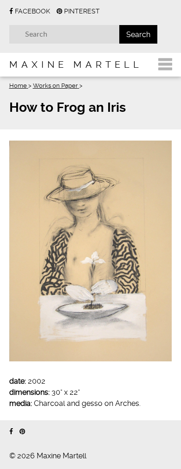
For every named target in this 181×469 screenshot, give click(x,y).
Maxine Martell (75, 64)
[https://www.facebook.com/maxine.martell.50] (11, 432)
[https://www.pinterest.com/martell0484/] (22, 432)
